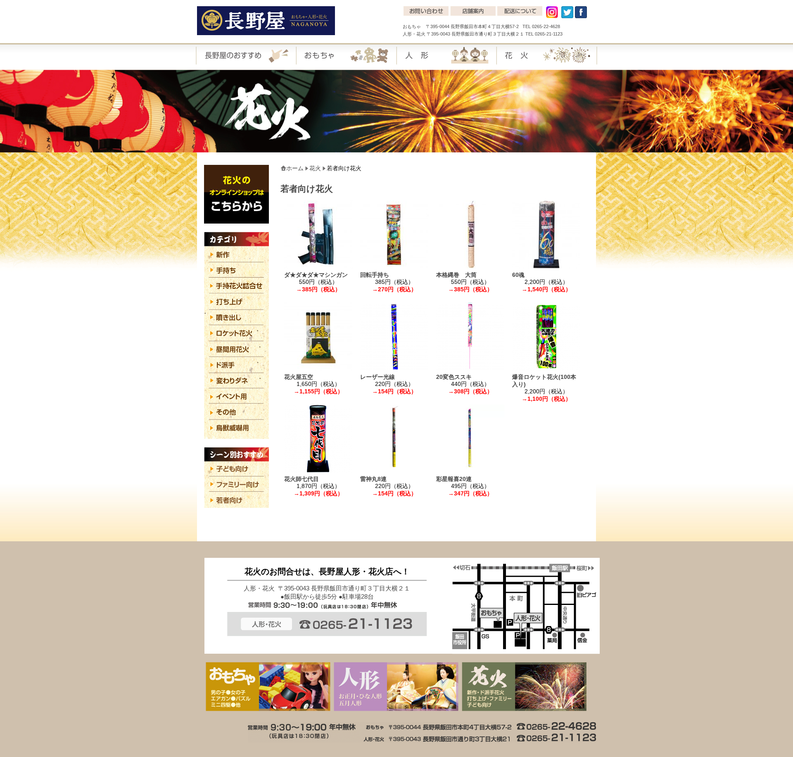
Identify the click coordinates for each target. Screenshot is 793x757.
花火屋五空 (316, 377)
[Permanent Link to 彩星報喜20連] (470, 469)
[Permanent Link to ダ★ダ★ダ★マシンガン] (318, 265)
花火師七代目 (301, 479)
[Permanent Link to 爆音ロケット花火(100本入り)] (546, 367)
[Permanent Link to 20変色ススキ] (470, 367)
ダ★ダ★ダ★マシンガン (316, 274)
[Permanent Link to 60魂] (546, 265)
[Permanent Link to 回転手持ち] (394, 265)
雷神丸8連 (373, 479)
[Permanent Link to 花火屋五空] (318, 367)
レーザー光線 (392, 377)
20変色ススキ (468, 377)
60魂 (518, 274)
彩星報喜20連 (454, 479)
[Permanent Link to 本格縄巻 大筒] (470, 265)
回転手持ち (374, 274)
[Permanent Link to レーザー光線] (394, 367)
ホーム (295, 168)
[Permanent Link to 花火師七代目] (318, 469)
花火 (315, 168)
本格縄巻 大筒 (468, 274)
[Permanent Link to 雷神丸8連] (394, 469)
